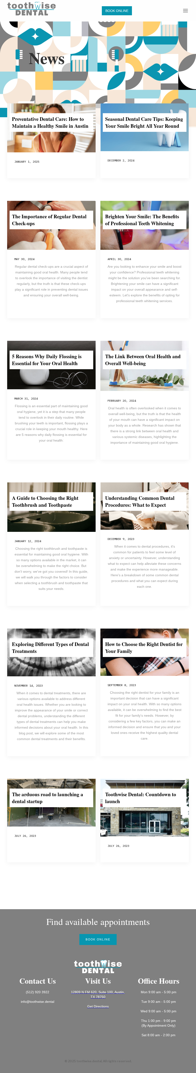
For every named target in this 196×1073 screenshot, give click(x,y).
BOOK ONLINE (116, 11)
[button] (185, 11)
